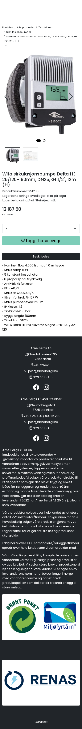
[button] (38, 140)
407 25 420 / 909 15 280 (42, 416)
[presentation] (7, 96)
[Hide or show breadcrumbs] (5, 45)
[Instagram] (46, 387)
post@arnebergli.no (43, 371)
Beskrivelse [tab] (41, 256)
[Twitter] (36, 387)
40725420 (43, 365)
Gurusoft (41, 722)
